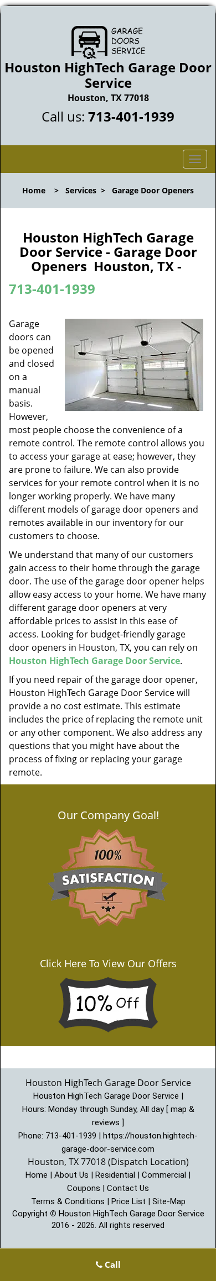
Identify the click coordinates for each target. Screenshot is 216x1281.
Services (80, 190)
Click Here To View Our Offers (108, 963)
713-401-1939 (131, 116)
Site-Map (169, 1201)
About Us (71, 1175)
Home (33, 190)
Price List (128, 1201)
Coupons (83, 1188)
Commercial (164, 1175)
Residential (115, 1175)
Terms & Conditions (68, 1201)
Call (111, 1264)
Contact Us (128, 1188)
